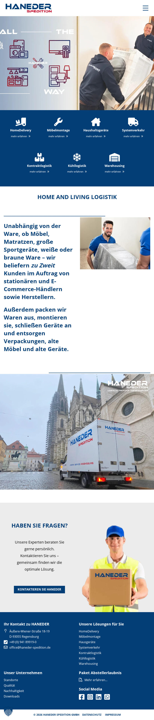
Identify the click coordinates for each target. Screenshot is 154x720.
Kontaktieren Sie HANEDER (39, 589)
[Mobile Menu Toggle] (145, 8)
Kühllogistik (87, 658)
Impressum (113, 714)
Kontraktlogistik (90, 653)
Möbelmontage (89, 636)
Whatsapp (107, 697)
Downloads (12, 696)
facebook (82, 697)
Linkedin (98, 697)
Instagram (90, 697)
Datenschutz (91, 714)
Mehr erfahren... (96, 680)
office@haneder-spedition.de (30, 647)
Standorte (11, 680)
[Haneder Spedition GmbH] (29, 8)
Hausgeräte (87, 642)
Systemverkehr (89, 647)
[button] (8, 711)
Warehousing (88, 664)
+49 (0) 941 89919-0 (22, 642)
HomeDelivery (89, 631)
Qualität (9, 685)
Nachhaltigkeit (14, 691)
